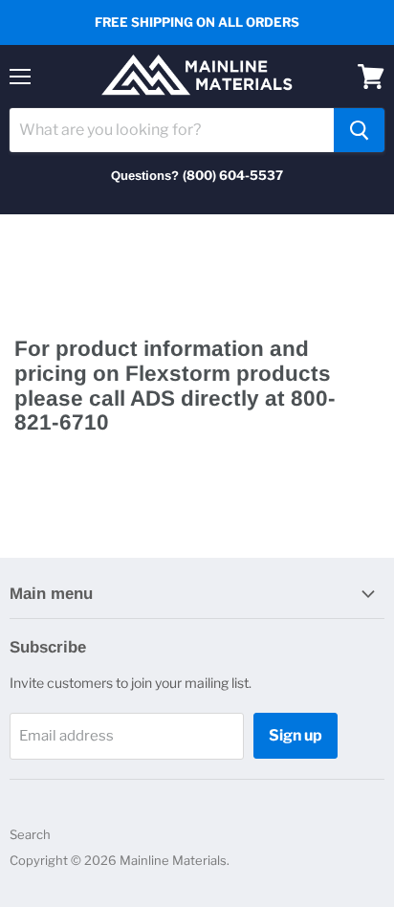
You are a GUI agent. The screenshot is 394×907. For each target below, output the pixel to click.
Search (30, 834)
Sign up (295, 735)
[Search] (359, 130)
